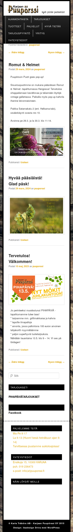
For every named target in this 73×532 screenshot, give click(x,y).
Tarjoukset (42, 19)
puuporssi (34, 44)
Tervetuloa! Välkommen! (20, 258)
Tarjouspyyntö (19, 33)
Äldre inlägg (16, 52)
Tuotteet (14, 26)
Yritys (40, 33)
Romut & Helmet (24, 64)
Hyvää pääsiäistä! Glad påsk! (25, 180)
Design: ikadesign (24, 527)
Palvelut (33, 26)
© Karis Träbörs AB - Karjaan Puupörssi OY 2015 (36, 523)
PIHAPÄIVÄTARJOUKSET (24, 397)
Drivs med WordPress (47, 527)
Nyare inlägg (56, 52)
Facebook (17, 407)
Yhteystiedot (18, 40)
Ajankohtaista (18, 19)
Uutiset (24, 162)
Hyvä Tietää (53, 26)
